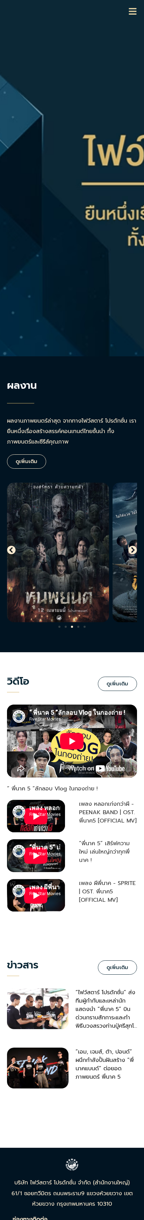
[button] (11, 549)
